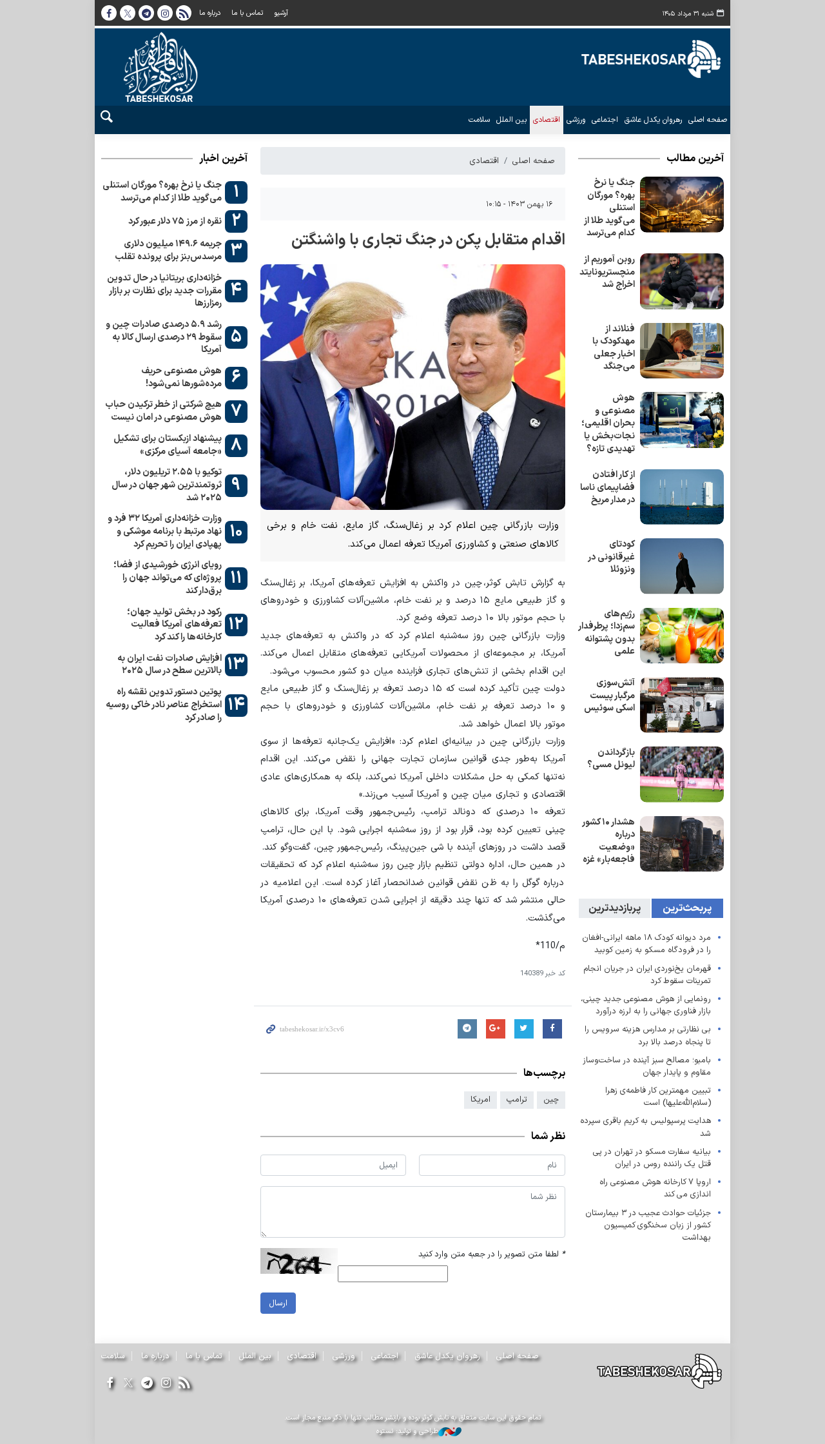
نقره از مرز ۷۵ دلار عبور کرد (175, 221)
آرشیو (281, 13)
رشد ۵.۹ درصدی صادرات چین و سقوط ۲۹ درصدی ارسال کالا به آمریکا (164, 337)
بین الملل (511, 120)
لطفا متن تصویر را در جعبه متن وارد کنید (491, 1254)
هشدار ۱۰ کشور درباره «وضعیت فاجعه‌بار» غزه (608, 841)
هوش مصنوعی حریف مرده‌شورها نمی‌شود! (181, 377)
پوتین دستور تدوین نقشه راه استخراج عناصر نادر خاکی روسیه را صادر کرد (164, 704)
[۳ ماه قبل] (682, 205)
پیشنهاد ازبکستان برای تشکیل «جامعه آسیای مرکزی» (167, 445)
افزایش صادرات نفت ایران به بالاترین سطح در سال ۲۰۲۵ (169, 665)
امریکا (480, 1099)
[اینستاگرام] (166, 1383)
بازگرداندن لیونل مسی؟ (611, 759)
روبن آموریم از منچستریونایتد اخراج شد (607, 272)
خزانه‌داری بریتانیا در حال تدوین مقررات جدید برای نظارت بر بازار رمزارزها (164, 290)
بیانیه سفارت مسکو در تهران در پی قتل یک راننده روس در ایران (652, 1158)
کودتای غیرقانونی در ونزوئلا (611, 557)
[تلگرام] (147, 1383)
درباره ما (209, 13)
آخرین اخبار (223, 158)
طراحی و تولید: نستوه (407, 1432)
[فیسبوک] (109, 1383)
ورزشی (576, 120)
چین (551, 1099)
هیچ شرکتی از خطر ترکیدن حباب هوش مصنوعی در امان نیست (163, 411)
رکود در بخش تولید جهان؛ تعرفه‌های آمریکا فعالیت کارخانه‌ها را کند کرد (174, 624)
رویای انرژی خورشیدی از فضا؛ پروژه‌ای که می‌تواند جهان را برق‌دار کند (167, 577)
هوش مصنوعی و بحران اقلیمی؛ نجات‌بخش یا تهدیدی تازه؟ (608, 423)
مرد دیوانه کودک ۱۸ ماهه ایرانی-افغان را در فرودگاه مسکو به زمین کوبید (646, 944)
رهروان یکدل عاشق (653, 120)
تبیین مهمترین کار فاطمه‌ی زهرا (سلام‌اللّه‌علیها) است (658, 1096)
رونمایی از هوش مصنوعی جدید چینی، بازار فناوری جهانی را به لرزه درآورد (646, 1005)
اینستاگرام (165, 13)
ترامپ (517, 1099)
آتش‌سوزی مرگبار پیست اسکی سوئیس (609, 695)
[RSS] (185, 1383)
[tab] (687, 908)
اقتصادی (546, 120)
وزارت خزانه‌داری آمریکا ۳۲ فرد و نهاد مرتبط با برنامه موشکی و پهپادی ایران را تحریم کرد (165, 531)
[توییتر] (128, 1383)
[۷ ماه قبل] (682, 281)
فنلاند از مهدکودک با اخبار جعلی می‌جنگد (613, 348)
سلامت (479, 120)
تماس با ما (247, 13)
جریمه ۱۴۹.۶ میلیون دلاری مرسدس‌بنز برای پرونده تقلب (168, 250)
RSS (183, 13)
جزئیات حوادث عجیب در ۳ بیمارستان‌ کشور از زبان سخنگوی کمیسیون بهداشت (648, 1225)
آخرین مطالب (695, 158)
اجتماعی (605, 120)
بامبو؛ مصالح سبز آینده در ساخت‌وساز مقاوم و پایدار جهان (647, 1066)
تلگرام (146, 13)
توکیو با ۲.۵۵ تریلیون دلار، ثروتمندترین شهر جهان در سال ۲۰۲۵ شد (167, 484)
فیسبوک (109, 13)
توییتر (127, 13)
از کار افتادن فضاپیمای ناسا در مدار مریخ (607, 487)
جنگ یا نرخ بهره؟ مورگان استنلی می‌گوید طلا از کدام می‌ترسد (609, 208)
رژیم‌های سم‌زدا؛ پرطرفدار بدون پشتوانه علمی (606, 633)
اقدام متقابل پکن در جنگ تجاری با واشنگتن (428, 240)
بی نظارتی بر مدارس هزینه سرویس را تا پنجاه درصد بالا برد (648, 1035)
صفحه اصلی (707, 120)
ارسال (278, 1303)
